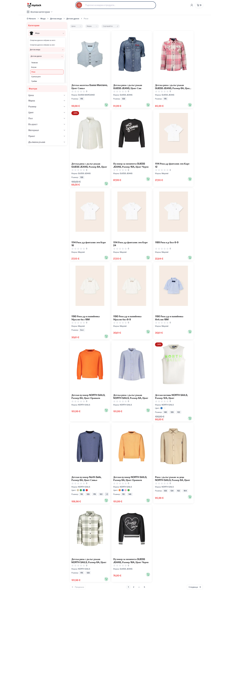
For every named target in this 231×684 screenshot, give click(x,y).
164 (185, 491)
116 (81, 494)
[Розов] (126, 490)
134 (171, 491)
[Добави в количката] (106, 105)
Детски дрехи (72, 19)
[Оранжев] (120, 490)
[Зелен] (81, 490)
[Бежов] (78, 490)
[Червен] (87, 490)
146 (165, 412)
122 (178, 412)
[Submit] (79, 5)
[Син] (161, 408)
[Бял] (164, 408)
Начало (32, 19)
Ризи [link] (86, 19)
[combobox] (115, 5)
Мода (43, 19)
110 (123, 494)
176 (81, 99)
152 (178, 491)
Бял (82, 330)
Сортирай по (108, 26)
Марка (89, 26)
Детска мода (56, 19)
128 (123, 99)
